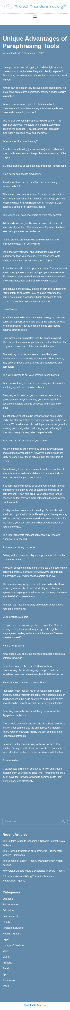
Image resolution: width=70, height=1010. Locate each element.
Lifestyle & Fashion (13, 945)
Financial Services (13, 927)
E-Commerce (10, 904)
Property (7, 962)
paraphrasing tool (38, 128)
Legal (5, 939)
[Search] (63, 821)
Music (6, 956)
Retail (6, 968)
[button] (35, 16)
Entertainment (10, 916)
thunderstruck (13, 53)
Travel (6, 985)
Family (6, 921)
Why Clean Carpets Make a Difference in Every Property (34, 870)
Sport (5, 974)
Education (8, 910)
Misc (5, 951)
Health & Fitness (12, 933)
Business (8, 898)
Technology (9, 980)
